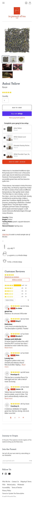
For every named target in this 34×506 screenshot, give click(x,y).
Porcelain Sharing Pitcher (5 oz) (22, 145)
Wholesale (20, 484)
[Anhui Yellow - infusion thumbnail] (13, 59)
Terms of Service (17, 487)
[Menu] (3, 3)
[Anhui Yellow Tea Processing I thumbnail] (7, 67)
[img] (15, 306)
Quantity (5, 96)
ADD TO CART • (17, 162)
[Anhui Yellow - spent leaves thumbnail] (21, 59)
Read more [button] (8, 348)
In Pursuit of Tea (11, 496)
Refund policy (11, 484)
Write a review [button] (17, 280)
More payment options (17, 118)
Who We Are (6, 481)
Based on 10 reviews (12, 277)
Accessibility (6, 487)
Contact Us (15, 481)
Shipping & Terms (25, 481)
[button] (6, 92)
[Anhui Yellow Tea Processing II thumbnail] (17, 67)
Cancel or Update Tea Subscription (13, 493)
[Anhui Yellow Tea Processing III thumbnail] (7, 74)
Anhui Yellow (18, 128)
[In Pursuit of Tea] (17, 13)
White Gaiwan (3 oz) (20, 137)
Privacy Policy (6, 490)
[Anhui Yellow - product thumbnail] (5, 59)
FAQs (3, 484)
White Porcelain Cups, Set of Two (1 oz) (22, 154)
